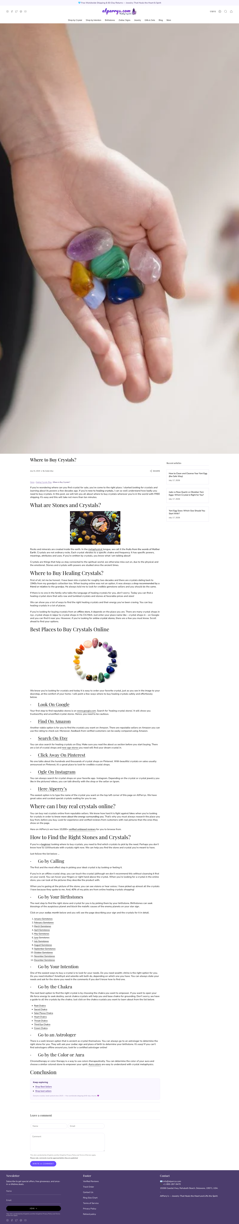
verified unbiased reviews (82, 829)
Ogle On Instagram (56, 772)
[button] (225, 11)
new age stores (70, 747)
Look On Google (53, 704)
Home (32, 482)
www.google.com (86, 710)
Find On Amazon (54, 721)
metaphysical (95, 549)
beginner (46, 844)
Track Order (88, 1186)
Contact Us (88, 1192)
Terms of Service (85, 1155)
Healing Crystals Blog (43, 482)
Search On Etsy (53, 738)
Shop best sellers (43, 1091)
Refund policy (89, 1214)
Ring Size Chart (90, 1197)
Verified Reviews (91, 1181)
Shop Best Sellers (43, 1086)
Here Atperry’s (52, 789)
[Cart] (231, 11)
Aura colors (95, 1064)
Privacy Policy (71, 1155)
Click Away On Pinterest (61, 755)
